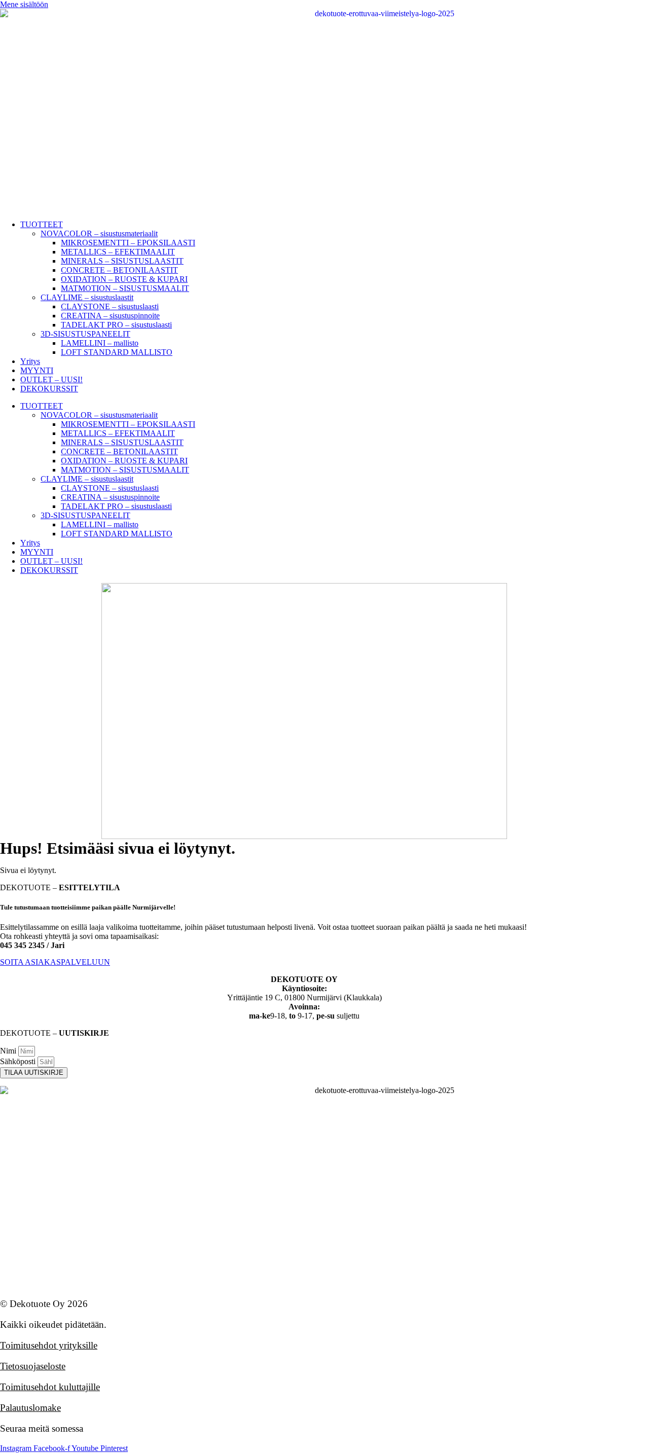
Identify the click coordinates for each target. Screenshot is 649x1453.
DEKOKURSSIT (49, 388)
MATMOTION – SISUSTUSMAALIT (125, 288)
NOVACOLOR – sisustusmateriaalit (99, 233)
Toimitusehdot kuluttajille (50, 1387)
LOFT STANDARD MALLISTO (116, 352)
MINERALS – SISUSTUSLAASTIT (122, 261)
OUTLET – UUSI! (51, 379)
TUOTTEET (41, 224)
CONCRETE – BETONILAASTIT (119, 270)
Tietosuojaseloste (32, 1366)
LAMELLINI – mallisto (99, 343)
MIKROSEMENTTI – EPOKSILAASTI (128, 242)
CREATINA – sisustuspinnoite (110, 315)
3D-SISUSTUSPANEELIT (85, 334)
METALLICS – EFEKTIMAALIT (118, 251)
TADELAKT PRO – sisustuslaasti (116, 324)
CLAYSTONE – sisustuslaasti (110, 306)
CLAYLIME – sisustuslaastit (87, 297)
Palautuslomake (30, 1407)
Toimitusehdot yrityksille (48, 1345)
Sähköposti (19, 1061)
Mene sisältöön (24, 4)
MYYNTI (36, 370)
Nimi (9, 1050)
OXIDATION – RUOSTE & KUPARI (124, 279)
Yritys (30, 361)
